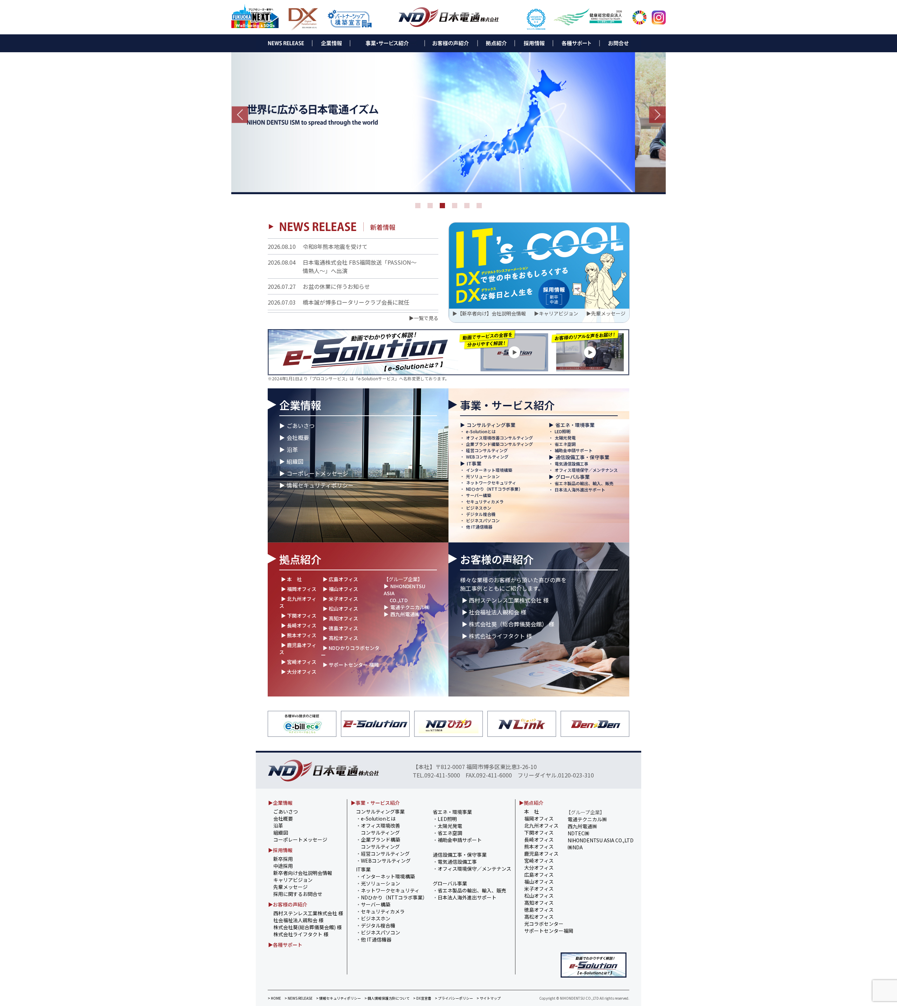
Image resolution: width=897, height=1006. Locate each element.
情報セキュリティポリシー (320, 485)
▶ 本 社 (291, 579)
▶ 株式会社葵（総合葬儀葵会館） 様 (508, 624)
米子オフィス (539, 888)
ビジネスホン (478, 508)
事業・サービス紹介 (507, 405)
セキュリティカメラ (485, 501)
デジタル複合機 (480, 514)
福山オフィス (539, 881)
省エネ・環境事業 (575, 424)
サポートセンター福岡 (548, 930)
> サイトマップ (489, 998)
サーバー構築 (478, 495)
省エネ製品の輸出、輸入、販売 (584, 483)
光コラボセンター (543, 923)
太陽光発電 (565, 438)
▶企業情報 (280, 802)
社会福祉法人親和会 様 (298, 920)
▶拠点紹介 (531, 802)
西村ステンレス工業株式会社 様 (308, 913)
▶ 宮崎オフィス (298, 661)
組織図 (295, 461)
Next (657, 114)
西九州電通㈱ (405, 614)
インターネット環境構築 (489, 470)
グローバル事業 (572, 476)
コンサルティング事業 (491, 424)
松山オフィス (539, 895)
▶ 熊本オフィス (298, 635)
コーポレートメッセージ (317, 473)
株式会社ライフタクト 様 (300, 934)
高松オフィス (539, 916)
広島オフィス (539, 874)
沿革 (292, 449)
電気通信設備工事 (571, 464)
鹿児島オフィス (541, 853)
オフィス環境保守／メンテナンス (586, 470)
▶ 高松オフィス (340, 637)
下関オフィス (539, 832)
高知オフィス (539, 902)
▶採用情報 (280, 850)
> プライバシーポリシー (454, 998)
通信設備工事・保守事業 (582, 457)
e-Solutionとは (481, 431)
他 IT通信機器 (479, 527)
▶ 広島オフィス (340, 579)
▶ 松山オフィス (340, 608)
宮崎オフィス (539, 860)
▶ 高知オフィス (340, 618)
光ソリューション (483, 476)
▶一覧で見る (423, 317)
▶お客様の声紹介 (287, 904)
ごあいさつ (301, 425)
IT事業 (474, 463)
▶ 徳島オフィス (340, 628)
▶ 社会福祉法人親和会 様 (494, 612)
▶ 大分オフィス (298, 671)
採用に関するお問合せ (297, 893)
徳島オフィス (539, 909)
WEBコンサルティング (487, 457)
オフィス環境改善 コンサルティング (378, 829)
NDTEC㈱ (578, 833)
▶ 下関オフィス (298, 615)
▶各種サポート (285, 944)
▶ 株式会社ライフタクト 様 (497, 636)
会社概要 (298, 437)
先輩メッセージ (608, 313)
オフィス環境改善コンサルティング (499, 438)
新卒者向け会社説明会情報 (302, 872)
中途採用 (283, 865)
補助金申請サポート (574, 450)
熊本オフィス (539, 846)
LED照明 (562, 431)
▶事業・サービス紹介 (375, 802)
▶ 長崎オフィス (298, 625)
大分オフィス (539, 867)
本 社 (531, 811)
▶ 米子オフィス (340, 598)
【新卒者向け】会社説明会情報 (491, 313)
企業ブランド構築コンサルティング (499, 444)
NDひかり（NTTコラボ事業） (494, 489)
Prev (239, 114)
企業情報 (300, 405)
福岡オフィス (539, 818)
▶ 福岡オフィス (298, 588)
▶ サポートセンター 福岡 (351, 664)
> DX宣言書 (422, 998)
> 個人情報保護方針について (387, 998)
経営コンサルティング (487, 450)
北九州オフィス (541, 825)
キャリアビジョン (558, 313)
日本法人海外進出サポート (580, 489)
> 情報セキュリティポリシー (338, 998)
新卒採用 (283, 858)
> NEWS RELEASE (299, 998)
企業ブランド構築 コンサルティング (378, 843)
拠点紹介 (300, 559)
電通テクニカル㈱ (410, 607)
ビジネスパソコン (483, 520)
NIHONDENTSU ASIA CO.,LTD (601, 840)
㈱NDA (575, 847)
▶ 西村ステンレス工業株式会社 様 (505, 600)
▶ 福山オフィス (340, 588)
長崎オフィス (539, 839)
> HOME (274, 998)
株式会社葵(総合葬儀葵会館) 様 (307, 927)
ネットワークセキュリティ (491, 482)
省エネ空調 (565, 444)
